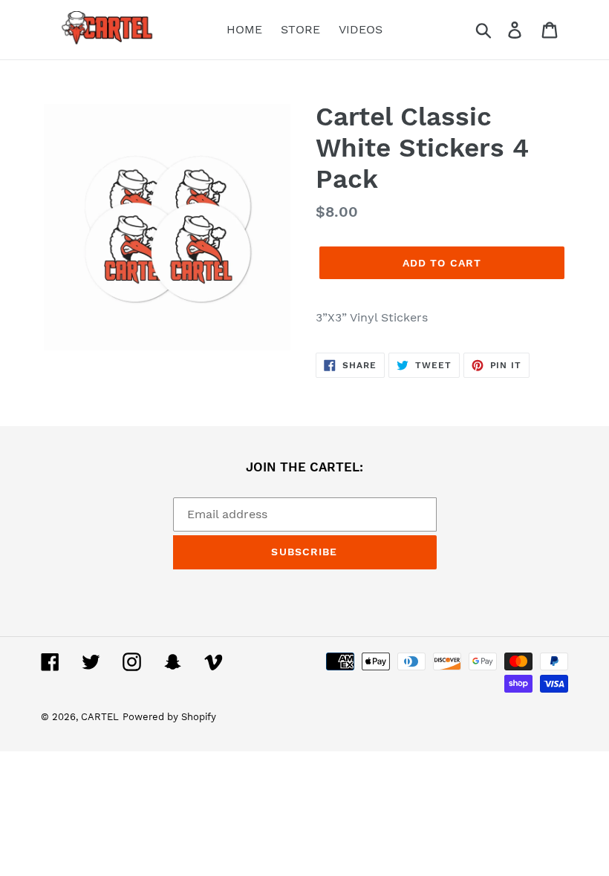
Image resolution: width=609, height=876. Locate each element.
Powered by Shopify (169, 716)
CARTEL (100, 716)
